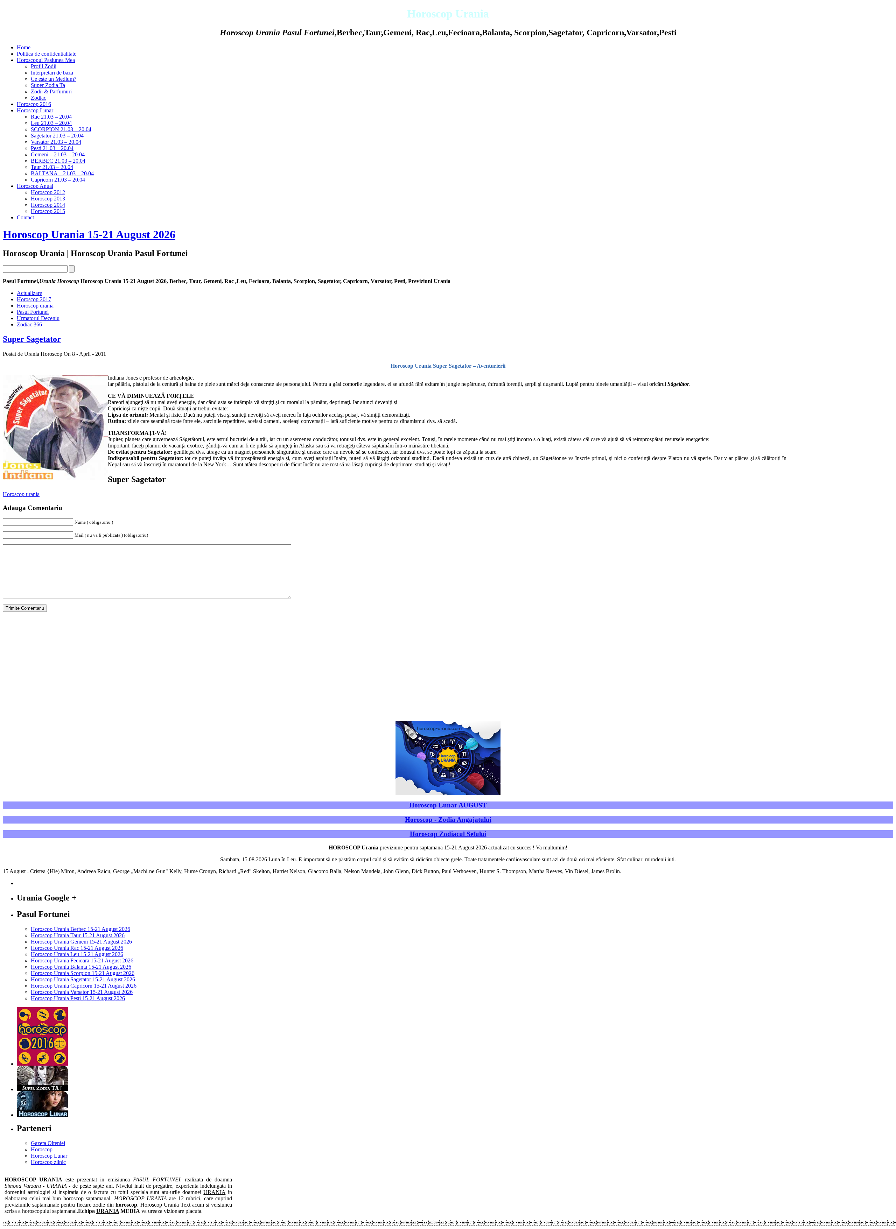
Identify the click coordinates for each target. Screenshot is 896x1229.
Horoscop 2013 (48, 199)
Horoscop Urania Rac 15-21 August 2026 (77, 948)
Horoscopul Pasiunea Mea (46, 60)
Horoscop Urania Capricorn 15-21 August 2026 (83, 986)
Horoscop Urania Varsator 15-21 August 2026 (82, 992)
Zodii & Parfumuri (51, 91)
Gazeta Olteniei (48, 1143)
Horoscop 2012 (48, 192)
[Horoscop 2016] (42, 1064)
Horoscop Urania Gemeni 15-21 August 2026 (81, 942)
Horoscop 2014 (48, 205)
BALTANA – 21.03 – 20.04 (62, 173)
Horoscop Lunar (35, 110)
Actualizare (29, 293)
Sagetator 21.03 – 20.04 (57, 136)
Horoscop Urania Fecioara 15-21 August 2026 (82, 960)
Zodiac (38, 98)
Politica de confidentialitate (46, 54)
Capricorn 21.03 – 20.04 (58, 180)
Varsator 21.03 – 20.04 (56, 142)
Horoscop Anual (35, 186)
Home (23, 47)
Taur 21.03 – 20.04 (52, 167)
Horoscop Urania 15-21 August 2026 (89, 234)
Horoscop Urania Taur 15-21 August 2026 (78, 935)
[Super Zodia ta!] (42, 1089)
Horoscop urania (35, 306)
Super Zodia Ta (48, 85)
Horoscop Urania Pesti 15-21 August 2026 (78, 998)
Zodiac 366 (29, 324)
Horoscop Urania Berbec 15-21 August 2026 (80, 929)
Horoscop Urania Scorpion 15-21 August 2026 (82, 973)
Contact (25, 217)
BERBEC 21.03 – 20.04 (58, 161)
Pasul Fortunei (33, 312)
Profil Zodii (43, 66)
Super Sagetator (32, 339)
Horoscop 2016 (34, 104)
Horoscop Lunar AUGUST (448, 805)
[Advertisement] (840, 473)
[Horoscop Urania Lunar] (42, 1115)
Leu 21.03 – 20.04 (51, 123)
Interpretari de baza (52, 73)
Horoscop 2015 (48, 211)
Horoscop (41, 1149)
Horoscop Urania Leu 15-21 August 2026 (77, 954)
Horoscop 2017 (34, 299)
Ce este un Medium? (53, 79)
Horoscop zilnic (48, 1162)
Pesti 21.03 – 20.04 (52, 148)
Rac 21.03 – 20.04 (51, 117)
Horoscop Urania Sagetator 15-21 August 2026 (83, 979)
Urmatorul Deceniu (38, 318)
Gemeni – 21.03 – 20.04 (58, 154)
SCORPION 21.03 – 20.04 (61, 129)
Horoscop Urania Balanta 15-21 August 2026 (81, 967)
